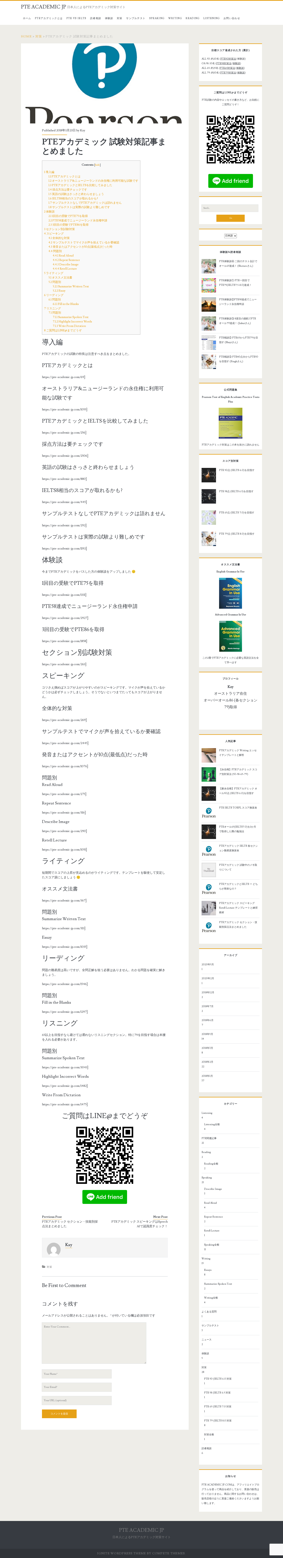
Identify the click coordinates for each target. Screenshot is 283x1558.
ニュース (207, 1339)
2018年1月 (207, 1076)
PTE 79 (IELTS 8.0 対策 (218, 1420)
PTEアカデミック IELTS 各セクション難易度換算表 (238, 848)
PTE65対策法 (227, 68)
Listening (211, 18)
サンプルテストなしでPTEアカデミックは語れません (85, 203)
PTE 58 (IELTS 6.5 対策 (217, 1392)
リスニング (52, 308)
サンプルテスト (135, 18)
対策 (119, 18)
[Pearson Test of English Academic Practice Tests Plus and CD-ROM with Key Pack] (231, 423)
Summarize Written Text (71, 286)
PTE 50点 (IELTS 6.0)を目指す (237, 470)
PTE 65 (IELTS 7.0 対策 (217, 1406)
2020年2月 (208, 978)
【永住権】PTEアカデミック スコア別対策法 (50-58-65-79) (238, 772)
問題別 (55, 251)
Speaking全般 (211, 1244)
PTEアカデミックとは (49, 18)
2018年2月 (207, 1061)
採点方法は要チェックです (68, 190)
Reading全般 (211, 1163)
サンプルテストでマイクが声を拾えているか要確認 (84, 242)
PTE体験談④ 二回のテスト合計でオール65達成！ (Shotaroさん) (238, 264)
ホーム (27, 18)
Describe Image (66, 264)
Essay (59, 291)
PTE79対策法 (228, 72)
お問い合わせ (232, 18)
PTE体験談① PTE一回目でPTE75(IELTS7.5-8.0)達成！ (235, 283)
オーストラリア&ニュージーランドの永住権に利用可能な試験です (93, 181)
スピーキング (54, 233)
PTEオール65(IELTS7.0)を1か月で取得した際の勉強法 (237, 829)
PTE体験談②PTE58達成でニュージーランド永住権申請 (238, 302)
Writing (175, 18)
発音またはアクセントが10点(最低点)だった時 (80, 247)
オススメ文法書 (60, 277)
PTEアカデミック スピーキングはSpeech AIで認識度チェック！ (139, 1224)
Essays (208, 1270)
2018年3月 (207, 1048)
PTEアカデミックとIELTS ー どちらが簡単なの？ (238, 886)
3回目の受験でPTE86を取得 (69, 225)
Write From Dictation (69, 326)
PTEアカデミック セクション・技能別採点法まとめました (70, 1224)
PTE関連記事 (209, 1138)
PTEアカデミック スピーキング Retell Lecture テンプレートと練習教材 (238, 908)
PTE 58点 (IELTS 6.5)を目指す (236, 491)
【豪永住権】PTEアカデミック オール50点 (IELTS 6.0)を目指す (238, 791)
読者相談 (95, 18)
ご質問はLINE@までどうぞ (63, 330)
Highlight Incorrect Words (72, 321)
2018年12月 (208, 992)
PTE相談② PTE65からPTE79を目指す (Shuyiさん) (238, 340)
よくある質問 (209, 1311)
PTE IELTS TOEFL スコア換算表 (238, 807)
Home (26, 36)
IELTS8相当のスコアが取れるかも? (73, 198)
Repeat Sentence (66, 260)
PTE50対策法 (228, 58)
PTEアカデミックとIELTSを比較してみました (80, 185)
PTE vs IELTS (76, 18)
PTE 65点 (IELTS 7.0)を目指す (236, 512)
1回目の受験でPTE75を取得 (68, 216)
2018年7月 (208, 1006)
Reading (192, 18)
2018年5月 (207, 1034)
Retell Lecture (65, 269)
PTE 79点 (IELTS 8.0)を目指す (237, 533)
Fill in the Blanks (66, 304)
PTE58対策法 (223, 63)
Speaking (156, 18)
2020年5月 (208, 964)
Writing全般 (211, 1297)
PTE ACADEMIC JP (43, 7)
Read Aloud (63, 255)
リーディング (54, 295)
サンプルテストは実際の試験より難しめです (79, 207)
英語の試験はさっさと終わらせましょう (76, 194)
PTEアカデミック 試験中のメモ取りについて (238, 867)
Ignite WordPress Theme (121, 1553)
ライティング (53, 273)
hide (97, 165)
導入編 (49, 172)
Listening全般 (212, 1124)
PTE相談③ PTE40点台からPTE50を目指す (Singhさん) (238, 359)
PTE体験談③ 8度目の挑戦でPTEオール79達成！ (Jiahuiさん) (237, 321)
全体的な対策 (59, 238)
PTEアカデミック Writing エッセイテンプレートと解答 (238, 753)
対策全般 (209, 1434)
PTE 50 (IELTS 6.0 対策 (218, 1378)
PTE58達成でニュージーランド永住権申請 (78, 220)
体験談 (109, 18)
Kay (82, 130)
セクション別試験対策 (59, 229)
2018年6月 (208, 1020)
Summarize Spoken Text (71, 317)
